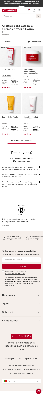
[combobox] (21, 387)
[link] (15, 82)
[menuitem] (29, 10)
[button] (5, 35)
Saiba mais (5, 225)
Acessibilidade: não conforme (21, 379)
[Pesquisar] (38, 16)
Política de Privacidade (15, 279)
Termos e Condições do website (21, 371)
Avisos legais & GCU (32, 375)
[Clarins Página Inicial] (9, 10)
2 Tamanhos (6, 76)
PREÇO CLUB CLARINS (14, 82)
